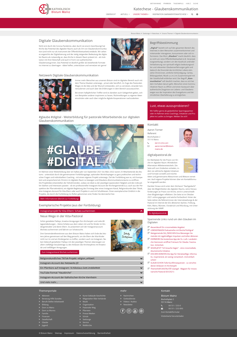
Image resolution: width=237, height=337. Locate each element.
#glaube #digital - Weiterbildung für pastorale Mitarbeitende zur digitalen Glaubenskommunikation (89, 119)
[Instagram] (129, 310)
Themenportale (47, 290)
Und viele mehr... (49, 282)
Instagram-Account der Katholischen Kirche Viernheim (68, 277)
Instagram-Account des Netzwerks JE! (59, 263)
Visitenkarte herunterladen (172, 316)
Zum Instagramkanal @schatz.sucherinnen (60, 252)
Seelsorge (146, 33)
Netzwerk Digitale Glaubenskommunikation (69, 75)
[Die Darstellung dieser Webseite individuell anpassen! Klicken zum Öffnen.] (195, 14)
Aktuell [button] (124, 14)
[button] (190, 14)
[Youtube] (135, 310)
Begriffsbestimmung (164, 43)
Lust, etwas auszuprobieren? (169, 106)
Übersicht (111, 14)
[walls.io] (141, 310)
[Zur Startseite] (64, 8)
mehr (123, 290)
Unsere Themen (167, 33)
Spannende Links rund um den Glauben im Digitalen (172, 221)
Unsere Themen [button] (140, 14)
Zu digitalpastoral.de (157, 213)
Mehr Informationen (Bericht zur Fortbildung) (59, 198)
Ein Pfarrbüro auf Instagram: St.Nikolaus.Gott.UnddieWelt (70, 267)
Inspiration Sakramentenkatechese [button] (169, 14)
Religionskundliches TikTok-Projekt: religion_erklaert (67, 258)
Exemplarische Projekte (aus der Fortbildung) (69, 205)
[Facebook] (122, 310)
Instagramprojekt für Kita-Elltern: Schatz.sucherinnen (67, 210)
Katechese (155, 33)
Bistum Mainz (135, 33)
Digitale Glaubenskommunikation (186, 33)
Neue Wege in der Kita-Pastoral (61, 216)
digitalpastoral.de (159, 155)
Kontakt (153, 124)
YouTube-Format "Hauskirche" (55, 272)
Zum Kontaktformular (170, 312)
